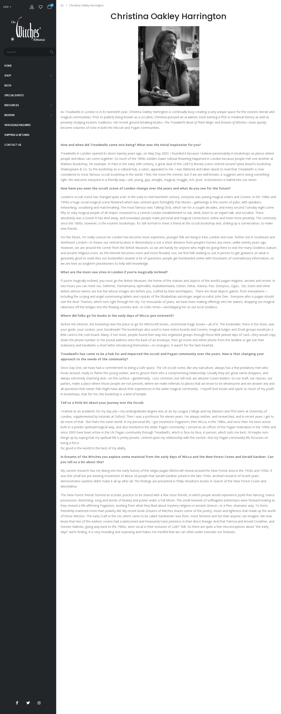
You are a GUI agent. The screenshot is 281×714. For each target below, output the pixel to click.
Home (62, 5)
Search (52, 51)
